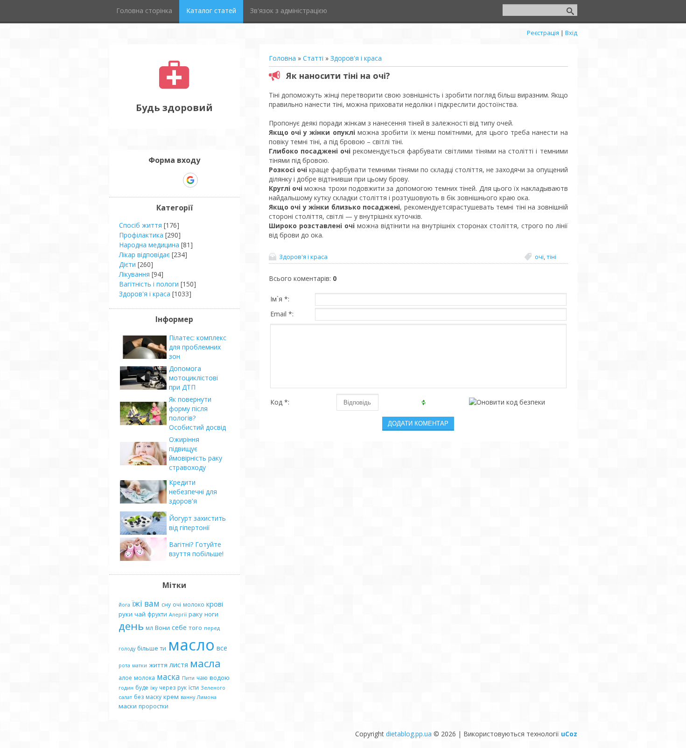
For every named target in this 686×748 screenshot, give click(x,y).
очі (539, 256)
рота (124, 665)
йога (124, 604)
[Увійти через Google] (190, 180)
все (222, 647)
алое (125, 678)
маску (153, 697)
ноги (211, 614)
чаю (202, 678)
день (131, 626)
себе (179, 627)
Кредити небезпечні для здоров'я (193, 491)
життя (158, 665)
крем (171, 696)
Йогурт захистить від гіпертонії (197, 523)
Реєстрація (543, 32)
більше (147, 648)
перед (212, 628)
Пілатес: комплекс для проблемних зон (197, 347)
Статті (313, 58)
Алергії (178, 614)
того (195, 627)
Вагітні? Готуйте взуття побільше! (196, 549)
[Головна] (174, 86)
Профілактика (141, 235)
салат (125, 697)
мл (149, 628)
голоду (127, 648)
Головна (282, 58)
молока (144, 678)
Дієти (127, 264)
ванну (188, 697)
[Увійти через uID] (158, 180)
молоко (193, 604)
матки (139, 665)
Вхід (571, 32)
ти (163, 648)
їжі (137, 603)
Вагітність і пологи (149, 284)
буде (141, 688)
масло (191, 644)
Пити (188, 678)
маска (168, 676)
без (139, 697)
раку (196, 614)
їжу (153, 688)
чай (140, 614)
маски (128, 706)
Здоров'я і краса (356, 58)
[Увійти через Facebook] (174, 180)
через (167, 688)
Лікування (134, 274)
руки (126, 614)
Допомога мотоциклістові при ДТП (193, 377)
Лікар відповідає (144, 254)
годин (126, 688)
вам (152, 603)
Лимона (207, 697)
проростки (153, 706)
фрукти (157, 614)
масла (205, 663)
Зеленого (213, 688)
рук (182, 688)
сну (166, 604)
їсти (194, 688)
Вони (162, 627)
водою (220, 677)
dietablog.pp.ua (409, 733)
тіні (551, 256)
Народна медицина (149, 244)
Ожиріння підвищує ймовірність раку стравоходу (195, 453)
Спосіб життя (140, 225)
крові (214, 603)
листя (178, 664)
